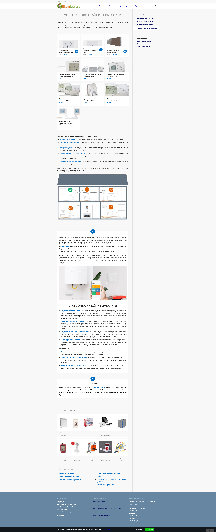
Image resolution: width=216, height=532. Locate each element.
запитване (65, 246)
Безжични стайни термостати (70, 480)
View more (107, 529)
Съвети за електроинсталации (146, 44)
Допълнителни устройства (145, 25)
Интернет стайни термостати (145, 21)
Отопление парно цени (105, 485)
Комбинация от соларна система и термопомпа (107, 505)
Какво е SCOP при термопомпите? (103, 512)
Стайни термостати (66, 474)
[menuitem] (103, 6)
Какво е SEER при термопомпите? (103, 515)
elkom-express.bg (99, 387)
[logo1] (71, 6)
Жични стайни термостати (69, 477)
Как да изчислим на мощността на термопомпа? (107, 508)
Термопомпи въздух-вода (100, 501)
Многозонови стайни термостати (147, 28)
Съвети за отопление (143, 46)
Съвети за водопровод (144, 41)
